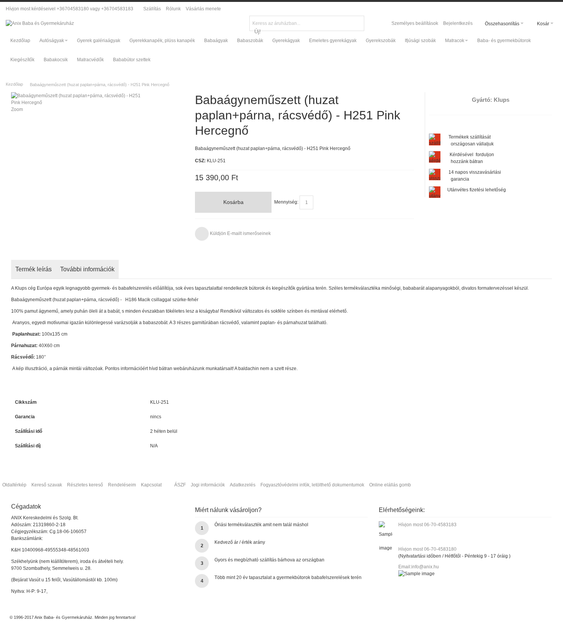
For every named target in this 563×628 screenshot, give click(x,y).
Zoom (17, 109)
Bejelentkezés (458, 23)
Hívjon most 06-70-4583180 (427, 549)
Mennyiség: (286, 202)
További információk (87, 269)
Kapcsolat (151, 485)
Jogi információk (208, 485)
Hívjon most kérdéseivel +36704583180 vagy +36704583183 (69, 8)
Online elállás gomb (390, 485)
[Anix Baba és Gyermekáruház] (40, 23)
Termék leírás (33, 269)
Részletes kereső (85, 485)
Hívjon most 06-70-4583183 (427, 524)
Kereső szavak (46, 485)
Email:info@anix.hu (418, 566)
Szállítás (152, 8)
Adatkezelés (242, 485)
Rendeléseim (122, 485)
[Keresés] (357, 22)
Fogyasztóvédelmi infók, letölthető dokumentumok (312, 485)
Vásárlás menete (203, 8)
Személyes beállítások (414, 23)
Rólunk (173, 8)
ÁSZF (180, 485)
